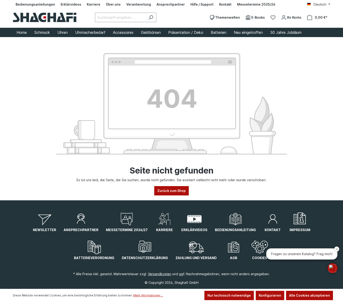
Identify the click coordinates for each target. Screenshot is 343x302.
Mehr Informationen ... (148, 295)
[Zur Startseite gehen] (45, 17)
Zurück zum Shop (171, 191)
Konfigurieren (270, 295)
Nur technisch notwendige (229, 295)
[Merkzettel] (273, 17)
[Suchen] (150, 17)
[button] (332, 268)
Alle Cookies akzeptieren (309, 295)
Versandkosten (159, 274)
